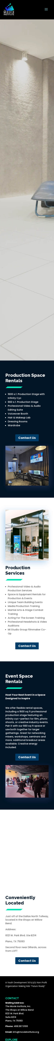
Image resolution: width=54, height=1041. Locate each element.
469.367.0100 (21, 1026)
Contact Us (27, 438)
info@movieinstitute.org (26, 1031)
